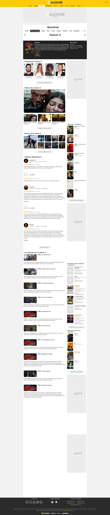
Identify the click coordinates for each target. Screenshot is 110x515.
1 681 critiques (37, 188)
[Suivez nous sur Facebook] (27, 502)
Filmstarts (69, 501)
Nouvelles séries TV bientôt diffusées (76, 200)
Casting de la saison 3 (33, 61)
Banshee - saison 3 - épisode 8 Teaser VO (58, 123)
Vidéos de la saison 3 (32, 88)
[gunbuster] (26, 187)
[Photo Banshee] (30, 142)
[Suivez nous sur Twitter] (30, 502)
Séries (41, 5)
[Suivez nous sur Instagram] (34, 502)
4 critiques (36, 161)
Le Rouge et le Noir (78, 315)
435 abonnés (31, 188)
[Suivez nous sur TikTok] (37, 502)
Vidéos (61, 5)
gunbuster (32, 187)
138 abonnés (31, 226)
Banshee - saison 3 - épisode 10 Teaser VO (30, 123)
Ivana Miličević (39, 76)
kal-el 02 (31, 224)
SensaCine (79, 501)
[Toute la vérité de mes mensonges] (70, 270)
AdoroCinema (80, 503)
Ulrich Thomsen (60, 76)
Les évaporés (77, 285)
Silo (75, 342)
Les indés (72, 5)
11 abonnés (31, 161)
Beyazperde (69, 503)
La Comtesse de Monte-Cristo (80, 180)
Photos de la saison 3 (32, 133)
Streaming (48, 5)
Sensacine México (74, 504)
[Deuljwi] (70, 280)
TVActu (55, 5)
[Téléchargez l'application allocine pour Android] (57, 501)
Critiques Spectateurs (32, 157)
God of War (76, 162)
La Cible (76, 135)
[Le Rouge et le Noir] (70, 319)
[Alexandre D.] (26, 161)
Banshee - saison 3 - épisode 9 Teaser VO (44, 123)
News (30, 5)
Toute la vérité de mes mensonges (78, 267)
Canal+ (79, 5)
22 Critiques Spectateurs (44, 247)
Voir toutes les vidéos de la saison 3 (44, 128)
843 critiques (37, 226)
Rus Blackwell (50, 76)
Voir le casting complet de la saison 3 (44, 82)
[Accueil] (55, 2)
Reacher (76, 333)
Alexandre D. (32, 160)
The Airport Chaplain (78, 296)
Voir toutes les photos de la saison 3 (44, 151)
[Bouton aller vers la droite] (85, 31)
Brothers (76, 189)
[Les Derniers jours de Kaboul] (70, 309)
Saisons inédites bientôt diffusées (77, 371)
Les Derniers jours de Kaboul (80, 305)
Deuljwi (75, 276)
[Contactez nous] (41, 502)
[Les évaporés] (70, 289)
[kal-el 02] (26, 225)
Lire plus (26, 201)
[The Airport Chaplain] (70, 300)
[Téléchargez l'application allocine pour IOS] (53, 501)
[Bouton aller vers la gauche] (82, 31)
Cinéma (36, 5)
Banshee (53, 27)
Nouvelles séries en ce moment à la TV (77, 327)
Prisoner (76, 361)
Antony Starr (28, 76)
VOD (67, 5)
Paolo (75, 171)
